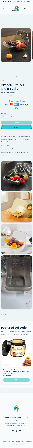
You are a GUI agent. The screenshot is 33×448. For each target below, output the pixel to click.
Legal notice (22, 444)
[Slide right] (20, 77)
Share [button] (4, 314)
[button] (3, 8)
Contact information (26, 441)
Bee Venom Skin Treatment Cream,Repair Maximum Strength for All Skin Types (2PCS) (16, 371)
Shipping (11, 94)
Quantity (3, 113)
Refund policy (6, 441)
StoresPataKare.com (14, 439)
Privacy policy (24, 439)
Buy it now (16, 127)
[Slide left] (13, 77)
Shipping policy (13, 444)
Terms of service (16, 441)
